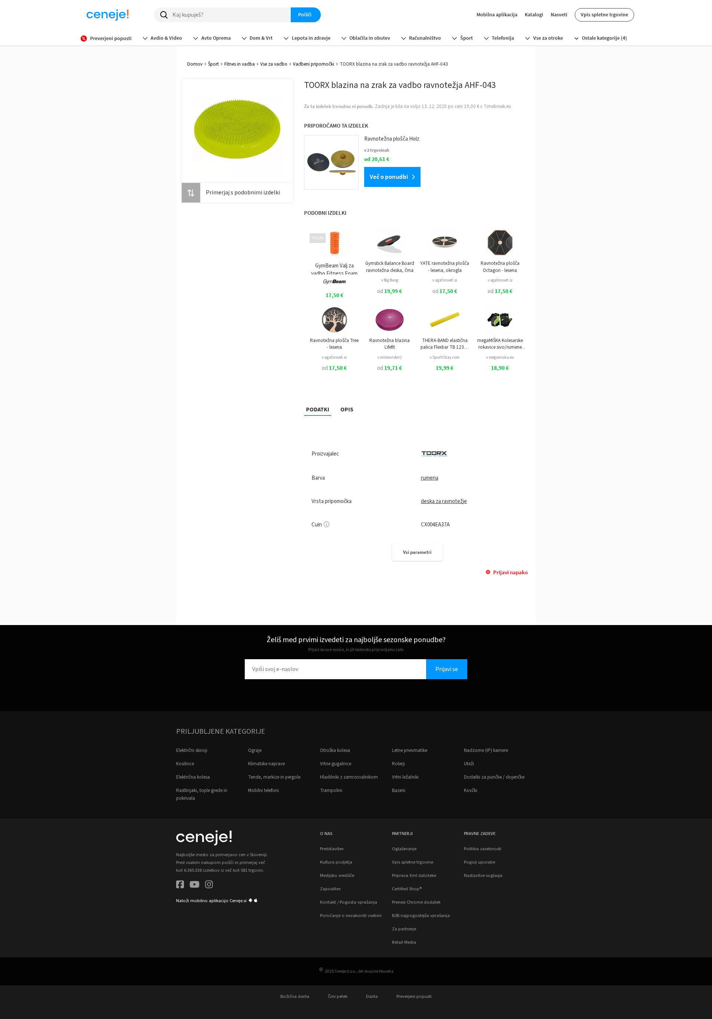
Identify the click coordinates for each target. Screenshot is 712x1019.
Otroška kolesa (335, 750)
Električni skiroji (191, 750)
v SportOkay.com (444, 357)
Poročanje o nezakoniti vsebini (351, 915)
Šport (213, 64)
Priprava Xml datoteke (414, 875)
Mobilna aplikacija (497, 14)
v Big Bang (389, 280)
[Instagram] (209, 885)
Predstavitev (332, 848)
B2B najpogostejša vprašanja (421, 915)
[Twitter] (194, 885)
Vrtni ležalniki (405, 777)
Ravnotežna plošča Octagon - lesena (500, 266)
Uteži (469, 763)
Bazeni (398, 790)
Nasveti (559, 14)
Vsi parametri (417, 552)
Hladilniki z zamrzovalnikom (349, 777)
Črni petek (337, 996)
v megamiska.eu (500, 357)
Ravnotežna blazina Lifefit (389, 344)
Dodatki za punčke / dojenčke (494, 777)
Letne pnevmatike (409, 750)
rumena (429, 478)
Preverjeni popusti (414, 996)
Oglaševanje (404, 848)
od (389, 291)
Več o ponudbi (389, 176)
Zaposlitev (330, 888)
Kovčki (470, 790)
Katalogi (534, 14)
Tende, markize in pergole (274, 777)
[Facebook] (180, 885)
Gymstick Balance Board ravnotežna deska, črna (389, 266)
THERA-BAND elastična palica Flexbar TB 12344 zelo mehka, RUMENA (445, 344)
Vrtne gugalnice (335, 763)
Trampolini (331, 790)
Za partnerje (404, 929)
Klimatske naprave (266, 763)
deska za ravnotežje (444, 501)
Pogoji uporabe (479, 862)
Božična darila (294, 996)
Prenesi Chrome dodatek (416, 902)
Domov (194, 64)
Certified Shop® (407, 888)
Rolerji (398, 763)
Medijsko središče (337, 875)
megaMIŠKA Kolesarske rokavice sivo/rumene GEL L (500, 344)
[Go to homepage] (107, 15)
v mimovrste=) (390, 357)
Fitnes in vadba (239, 64)
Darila (372, 996)
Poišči (305, 14)
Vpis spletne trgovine (604, 14)
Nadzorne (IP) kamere (486, 750)
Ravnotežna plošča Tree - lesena (334, 344)
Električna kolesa (193, 777)
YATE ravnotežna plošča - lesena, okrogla (444, 266)
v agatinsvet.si (444, 280)
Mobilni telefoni (263, 790)
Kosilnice (185, 763)
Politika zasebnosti (482, 848)
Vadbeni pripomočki (313, 64)
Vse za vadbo (273, 64)
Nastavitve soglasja (483, 875)
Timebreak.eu (497, 106)
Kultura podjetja (336, 862)
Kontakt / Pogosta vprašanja (348, 902)
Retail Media (404, 942)
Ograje (254, 750)
